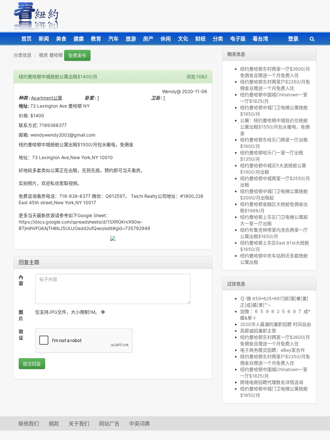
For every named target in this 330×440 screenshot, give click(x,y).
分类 (218, 38)
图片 (21, 315)
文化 (183, 38)
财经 (200, 38)
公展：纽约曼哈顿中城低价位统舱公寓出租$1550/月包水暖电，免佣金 (275, 127)
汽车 (113, 38)
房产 (148, 38)
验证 (21, 334)
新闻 (44, 38)
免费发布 (77, 55)
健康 (78, 38)
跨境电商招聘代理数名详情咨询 (271, 382)
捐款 (54, 423)
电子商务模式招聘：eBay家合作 (272, 350)
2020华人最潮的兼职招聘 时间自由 (275, 324)
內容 (21, 280)
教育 (96, 38)
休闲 (165, 38)
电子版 (238, 38)
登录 (293, 38)
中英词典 (139, 423)
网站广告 (109, 423)
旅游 (131, 38)
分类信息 (23, 55)
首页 (26, 38)
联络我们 (28, 423)
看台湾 (260, 38)
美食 (61, 38)
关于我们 (79, 423)
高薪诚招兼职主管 (258, 330)
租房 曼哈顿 (51, 55)
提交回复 (32, 363)
